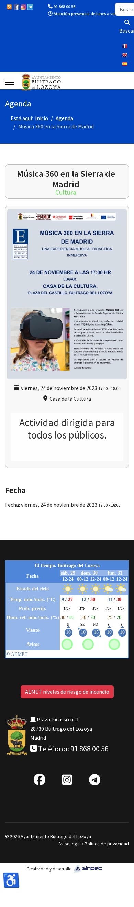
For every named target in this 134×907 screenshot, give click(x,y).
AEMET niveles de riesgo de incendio (67, 691)
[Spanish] (125, 64)
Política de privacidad (107, 844)
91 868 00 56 (64, 6)
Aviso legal (69, 844)
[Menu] (9, 82)
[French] (125, 46)
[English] (125, 55)
